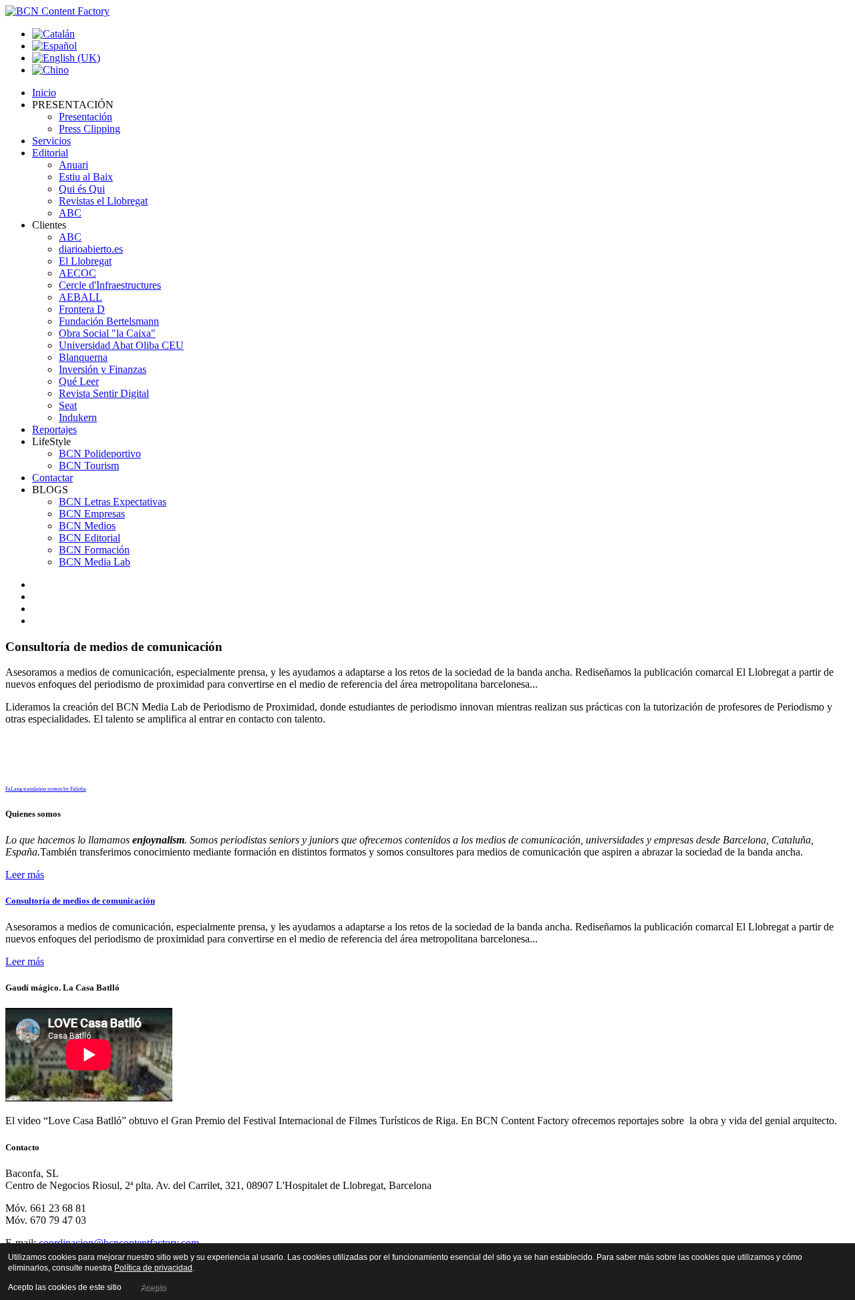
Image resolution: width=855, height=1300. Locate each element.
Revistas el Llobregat (103, 201)
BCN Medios (87, 525)
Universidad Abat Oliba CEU (121, 345)
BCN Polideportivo (100, 453)
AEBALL (80, 297)
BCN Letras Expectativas (112, 501)
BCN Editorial (89, 537)
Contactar (52, 477)
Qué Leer (79, 381)
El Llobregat (85, 261)
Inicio (44, 92)
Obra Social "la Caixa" (107, 333)
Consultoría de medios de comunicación (80, 901)
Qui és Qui (82, 188)
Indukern (78, 417)
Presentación (85, 116)
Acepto (153, 1287)
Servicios (51, 140)
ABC (70, 213)
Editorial (50, 152)
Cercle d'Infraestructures (110, 285)
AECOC (77, 273)
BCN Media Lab (94, 561)
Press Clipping (89, 128)
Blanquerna (83, 357)
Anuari (73, 164)
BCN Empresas (92, 513)
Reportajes (54, 429)
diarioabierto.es (91, 249)
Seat (68, 405)
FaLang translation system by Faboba (45, 789)
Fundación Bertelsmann (109, 321)
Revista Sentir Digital (104, 393)
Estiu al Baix (86, 176)
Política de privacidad (153, 1268)
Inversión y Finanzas (102, 369)
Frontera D (82, 309)
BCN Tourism (89, 465)
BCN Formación (94, 549)
